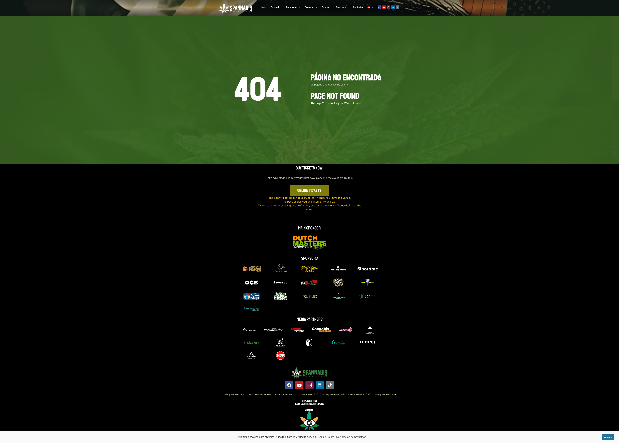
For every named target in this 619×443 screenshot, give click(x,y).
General (275, 7)
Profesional (291, 7)
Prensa (325, 7)
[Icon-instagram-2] (388, 7)
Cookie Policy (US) (309, 394)
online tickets (309, 190)
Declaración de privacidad (351, 437)
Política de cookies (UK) (260, 394)
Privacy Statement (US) (333, 394)
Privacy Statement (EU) (234, 394)
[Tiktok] (397, 7)
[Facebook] (379, 7)
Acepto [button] (608, 437)
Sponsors (341, 7)
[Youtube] (384, 7)
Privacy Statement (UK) (285, 394)
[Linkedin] (393, 7)
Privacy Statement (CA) (385, 394)
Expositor (309, 7)
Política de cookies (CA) (359, 394)
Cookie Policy (326, 437)
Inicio (263, 7)
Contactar (358, 7)
